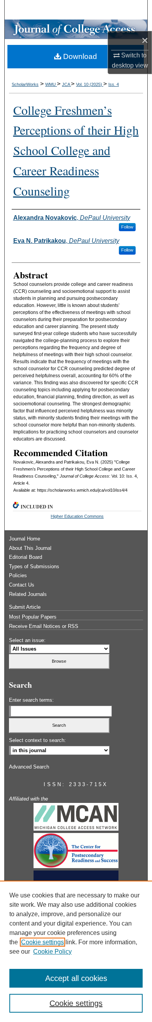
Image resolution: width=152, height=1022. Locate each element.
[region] (76, 951)
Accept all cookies (76, 978)
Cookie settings (42, 942)
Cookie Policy (52, 951)
